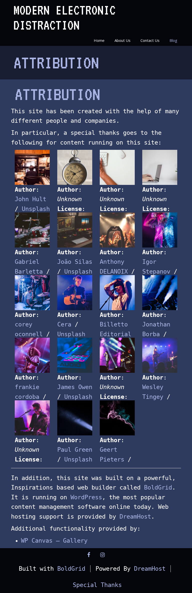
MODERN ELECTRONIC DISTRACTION (65, 18)
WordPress (86, 497)
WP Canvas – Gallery (54, 540)
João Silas (74, 261)
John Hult (30, 199)
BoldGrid (158, 487)
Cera (64, 324)
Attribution (56, 62)
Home (99, 40)
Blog (173, 40)
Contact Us (150, 40)
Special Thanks (97, 584)
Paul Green (74, 449)
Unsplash (36, 208)
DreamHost (135, 516)
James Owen (74, 387)
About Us (122, 40)
